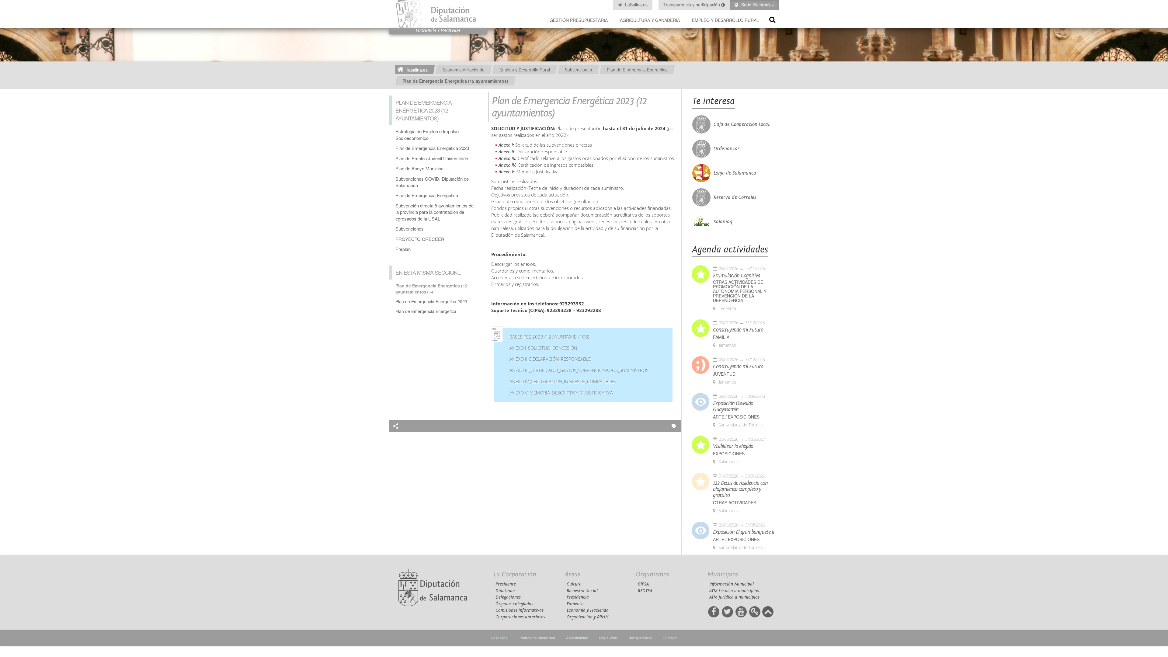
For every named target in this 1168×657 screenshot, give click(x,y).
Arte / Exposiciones (736, 417)
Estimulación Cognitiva (736, 276)
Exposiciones (729, 453)
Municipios (723, 574)
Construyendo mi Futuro (738, 330)
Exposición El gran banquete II (743, 532)
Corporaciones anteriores (520, 617)
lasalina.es (417, 70)
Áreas (572, 574)
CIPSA (643, 584)
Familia (721, 337)
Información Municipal (731, 584)
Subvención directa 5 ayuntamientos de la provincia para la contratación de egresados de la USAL (434, 212)
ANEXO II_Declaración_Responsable (550, 359)
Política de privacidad (537, 637)
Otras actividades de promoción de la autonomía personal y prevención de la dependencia (739, 291)
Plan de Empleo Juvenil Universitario (431, 158)
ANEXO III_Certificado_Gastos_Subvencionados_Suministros (578, 370)
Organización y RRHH (588, 617)
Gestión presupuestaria (579, 20)
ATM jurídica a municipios (734, 597)
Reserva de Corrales (735, 197)
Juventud (724, 374)
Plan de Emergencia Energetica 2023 (431, 301)
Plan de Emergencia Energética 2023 (432, 148)
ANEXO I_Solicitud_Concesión (543, 348)
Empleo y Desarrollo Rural (725, 20)
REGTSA (645, 590)
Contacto (670, 637)
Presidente (505, 584)
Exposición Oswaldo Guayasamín (733, 407)
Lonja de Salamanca (735, 173)
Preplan (403, 249)
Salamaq (723, 221)
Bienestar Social (582, 590)
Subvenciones (578, 70)
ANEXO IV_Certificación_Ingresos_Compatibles (562, 381)
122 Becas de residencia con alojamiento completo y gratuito (740, 489)
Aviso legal (499, 637)
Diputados (505, 590)
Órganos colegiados (514, 604)
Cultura (574, 584)
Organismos (652, 574)
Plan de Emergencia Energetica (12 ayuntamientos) (455, 81)
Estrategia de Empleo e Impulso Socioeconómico (427, 134)
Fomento (575, 604)
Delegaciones (508, 597)
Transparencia (640, 637)
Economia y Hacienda (464, 70)
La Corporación (515, 574)
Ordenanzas (727, 148)
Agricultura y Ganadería (650, 20)
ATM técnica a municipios (734, 590)
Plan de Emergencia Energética (637, 70)
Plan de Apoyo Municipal (419, 168)
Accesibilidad (577, 637)
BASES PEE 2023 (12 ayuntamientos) (549, 337)
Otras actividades (734, 502)
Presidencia (578, 597)
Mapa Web (608, 637)
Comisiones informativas (519, 610)
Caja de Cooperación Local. (742, 124)
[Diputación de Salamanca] (438, 14)
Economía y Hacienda (588, 610)
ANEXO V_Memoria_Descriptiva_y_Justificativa (561, 393)
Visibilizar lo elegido (733, 446)
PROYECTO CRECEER (419, 239)
